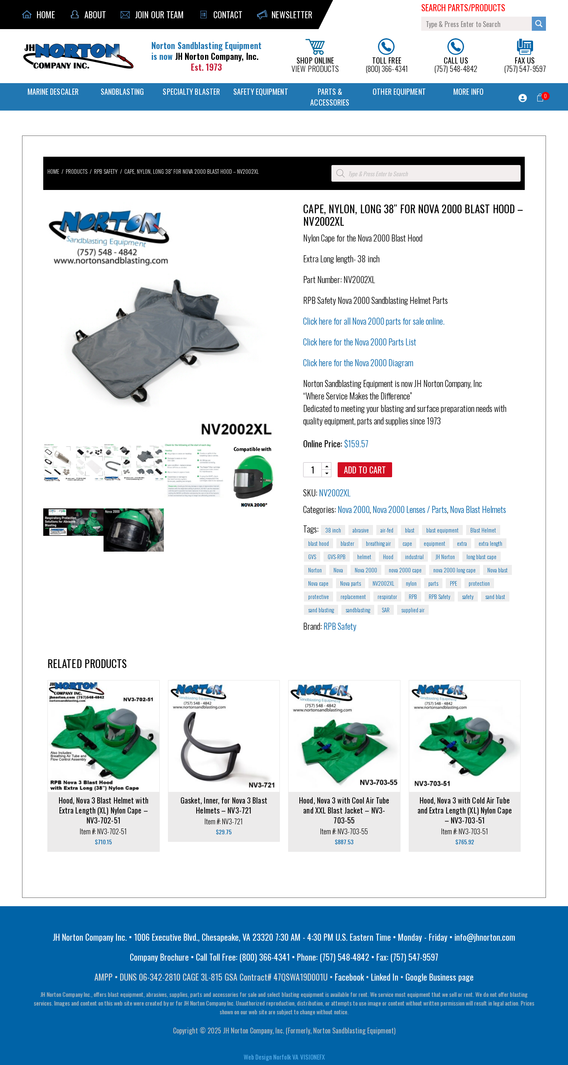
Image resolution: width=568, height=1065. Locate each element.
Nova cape (318, 583)
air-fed (386, 530)
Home (53, 171)
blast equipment (442, 530)
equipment (434, 543)
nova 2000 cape (405, 570)
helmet (364, 556)
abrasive (361, 530)
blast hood (318, 543)
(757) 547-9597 (525, 64)
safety (468, 596)
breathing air (378, 543)
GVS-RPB (337, 556)
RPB (413, 596)
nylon (411, 583)
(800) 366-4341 (386, 64)
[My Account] (522, 98)
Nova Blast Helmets (478, 509)
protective (318, 596)
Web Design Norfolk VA (271, 1057)
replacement (353, 596)
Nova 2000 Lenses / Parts (410, 509)
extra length (490, 543)
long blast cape (481, 556)
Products (76, 171)
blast (410, 530)
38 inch (333, 530)
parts (433, 583)
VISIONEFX (312, 1057)
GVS (312, 556)
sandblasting (358, 610)
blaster (347, 543)
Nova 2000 (354, 509)
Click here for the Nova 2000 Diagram (358, 362)
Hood (388, 556)
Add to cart (365, 469)
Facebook (349, 977)
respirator (387, 596)
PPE (453, 583)
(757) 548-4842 (455, 64)
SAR (386, 610)
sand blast (495, 596)
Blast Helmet (483, 530)
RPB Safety (106, 171)
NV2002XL (383, 583)
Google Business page (439, 977)
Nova (338, 570)
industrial (414, 556)
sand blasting (321, 610)
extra (462, 543)
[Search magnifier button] (539, 24)
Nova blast (497, 570)
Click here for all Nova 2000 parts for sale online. (374, 321)
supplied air (413, 610)
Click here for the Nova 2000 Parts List (359, 341)
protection (479, 583)
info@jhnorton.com (484, 937)
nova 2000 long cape (454, 570)
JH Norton (445, 556)
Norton (315, 570)
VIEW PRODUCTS (315, 64)
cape (407, 543)
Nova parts (350, 583)
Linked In (384, 977)
